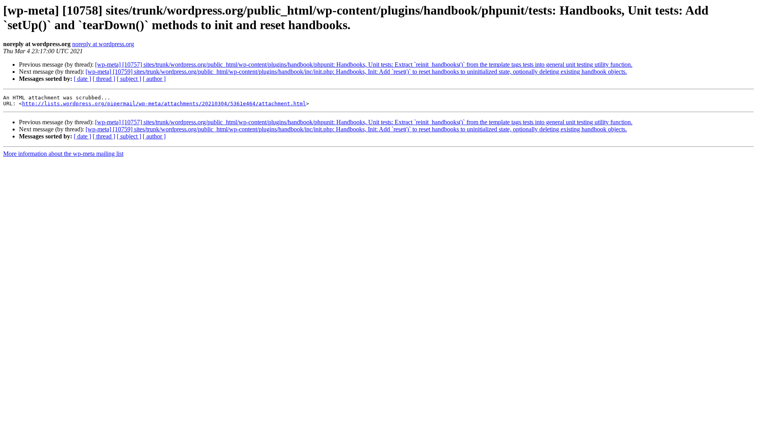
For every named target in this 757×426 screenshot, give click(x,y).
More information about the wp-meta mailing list (63, 153)
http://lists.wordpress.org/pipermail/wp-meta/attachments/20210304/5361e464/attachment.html (164, 103)
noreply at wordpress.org (103, 44)
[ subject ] (129, 78)
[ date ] (82, 78)
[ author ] (154, 78)
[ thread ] (104, 78)
